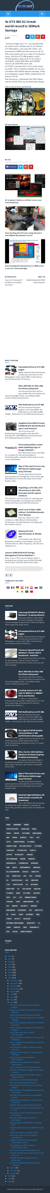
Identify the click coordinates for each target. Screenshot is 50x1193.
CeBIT (18, 902)
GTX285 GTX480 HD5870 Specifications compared (25, 1164)
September (15, 989)
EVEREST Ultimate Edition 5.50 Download (25, 1105)
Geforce (36, 893)
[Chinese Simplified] (32, 592)
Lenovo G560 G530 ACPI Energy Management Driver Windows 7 (20, 554)
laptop (9, 855)
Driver (16, 833)
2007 (10, 1181)
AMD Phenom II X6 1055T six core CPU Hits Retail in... (26, 1086)
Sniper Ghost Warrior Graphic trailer (24, 1132)
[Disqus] (25, 322)
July (12, 994)
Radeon (15, 906)
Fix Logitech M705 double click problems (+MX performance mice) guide (30, 733)
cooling (9, 902)
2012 (10, 972)
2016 (10, 961)
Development (28, 902)
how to (33, 850)
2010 (10, 978)
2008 (10, 1178)
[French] (13, 588)
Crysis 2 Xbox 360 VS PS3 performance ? (25, 1067)
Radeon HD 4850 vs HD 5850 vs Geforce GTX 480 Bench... (27, 1038)
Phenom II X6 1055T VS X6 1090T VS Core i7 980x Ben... (26, 1011)
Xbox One (34, 880)
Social (14, 932)
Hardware (8, 162)
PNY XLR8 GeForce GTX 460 (31, 404)
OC (21, 162)
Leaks (8, 927)
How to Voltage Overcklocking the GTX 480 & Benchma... (26, 1043)
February (14, 1170)
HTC (14, 897)
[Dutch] (32, 588)
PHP (7, 932)
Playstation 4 (16, 880)
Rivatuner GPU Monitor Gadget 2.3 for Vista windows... (27, 1071)
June (12, 997)
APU (24, 876)
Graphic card (11, 846)
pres (25, 927)
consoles (10, 850)
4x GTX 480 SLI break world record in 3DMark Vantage (27, 1018)
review (22, 859)
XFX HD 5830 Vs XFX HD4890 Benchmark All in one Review (27, 1091)
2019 (10, 956)
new (7, 867)
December (14, 980)
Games (26, 825)
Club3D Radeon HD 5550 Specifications (25, 1015)
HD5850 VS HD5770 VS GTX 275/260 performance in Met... (23, 1141)
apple (15, 867)
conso (8, 919)
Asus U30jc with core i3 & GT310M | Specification (23, 1136)
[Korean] (23, 592)
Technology (22, 850)
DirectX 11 (39, 910)
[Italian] (27, 588)
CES (7, 876)
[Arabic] (27, 592)
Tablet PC (35, 872)
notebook (22, 910)
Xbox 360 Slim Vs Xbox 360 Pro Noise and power (30, 387)
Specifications (12, 829)
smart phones (26, 932)
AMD (7, 837)
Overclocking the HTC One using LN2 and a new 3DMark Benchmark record (23, 234)
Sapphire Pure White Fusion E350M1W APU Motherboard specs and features (31, 426)
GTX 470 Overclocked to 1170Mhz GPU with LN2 (27, 1128)
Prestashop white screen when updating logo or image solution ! (30, 447)
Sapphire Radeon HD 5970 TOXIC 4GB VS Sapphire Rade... (25, 1076)
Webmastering (30, 897)
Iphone (38, 876)
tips (8, 884)
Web (37, 914)
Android (31, 859)
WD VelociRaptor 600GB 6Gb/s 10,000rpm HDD (26, 1123)
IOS (7, 906)
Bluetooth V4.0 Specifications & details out (30, 534)
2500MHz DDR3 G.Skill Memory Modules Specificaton (25, 1063)
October (13, 986)
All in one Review (12, 872)
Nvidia (14, 837)
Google (25, 872)
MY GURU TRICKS (25, 846)
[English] (9, 588)
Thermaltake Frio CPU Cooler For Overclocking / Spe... (22, 1146)
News (16, 162)
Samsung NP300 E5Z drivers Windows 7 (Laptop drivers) (31, 613)
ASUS (8, 897)
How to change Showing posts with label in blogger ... (26, 1028)
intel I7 (17, 919)
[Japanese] (18, 592)
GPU (30, 876)
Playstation (18, 884)
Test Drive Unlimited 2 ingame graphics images (25, 1006)
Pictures (26, 893)
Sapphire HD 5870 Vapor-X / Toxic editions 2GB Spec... (26, 1053)
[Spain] (23, 588)
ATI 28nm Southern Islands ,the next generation (24, 1159)
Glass (13, 914)
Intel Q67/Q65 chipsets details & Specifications (22, 1058)
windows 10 (34, 927)
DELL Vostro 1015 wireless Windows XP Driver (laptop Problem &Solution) (31, 754)
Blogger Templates (35, 1189)
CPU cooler (26, 889)
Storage (9, 893)
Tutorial (38, 846)
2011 (10, 975)
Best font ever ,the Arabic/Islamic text (25, 1150)
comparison (23, 863)
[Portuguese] (41, 588)
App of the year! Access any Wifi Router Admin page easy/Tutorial (31, 469)
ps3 (30, 910)
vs (37, 902)
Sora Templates (21, 1189)
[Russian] (37, 588)
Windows (34, 863)
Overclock (28, 162)
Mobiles (23, 837)
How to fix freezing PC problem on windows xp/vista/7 (27, 1023)
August (13, 991)
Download (25, 829)
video (34, 829)
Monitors (10, 889)
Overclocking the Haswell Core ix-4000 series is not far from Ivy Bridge (24, 267)
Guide (21, 914)
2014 (10, 967)
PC (18, 889)
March (12, 1168)
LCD (20, 897)
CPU (37, 837)
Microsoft (19, 855)
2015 (10, 964)
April (12, 1002)
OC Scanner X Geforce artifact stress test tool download (23, 201)
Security (24, 906)
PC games (31, 842)
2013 (10, 970)
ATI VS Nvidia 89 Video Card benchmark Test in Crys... (27, 1109)
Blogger (26, 919)
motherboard (11, 859)
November (14, 983)
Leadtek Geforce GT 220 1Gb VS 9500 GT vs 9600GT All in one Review (30, 693)
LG (39, 923)
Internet (29, 914)
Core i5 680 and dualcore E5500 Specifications (22, 1033)
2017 (10, 959)
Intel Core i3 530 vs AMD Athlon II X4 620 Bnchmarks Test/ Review (31, 512)
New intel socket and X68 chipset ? (23, 1082)
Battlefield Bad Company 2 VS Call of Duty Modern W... (26, 1101)
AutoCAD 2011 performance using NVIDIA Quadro (26, 1096)
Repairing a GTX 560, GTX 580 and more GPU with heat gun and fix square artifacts (30, 491)
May (12, 999)
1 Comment (13, 36)
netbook (34, 884)
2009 (10, 1176)
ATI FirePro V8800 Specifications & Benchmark (23, 1119)
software (26, 833)
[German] (18, 588)
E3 (7, 914)
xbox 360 (37, 889)
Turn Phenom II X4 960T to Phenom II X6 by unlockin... (26, 1048)
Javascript (31, 923)
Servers (34, 906)
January (13, 1173)
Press (8, 833)
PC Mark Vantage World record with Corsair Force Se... (27, 1154)
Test (31, 837)
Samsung (36, 867)
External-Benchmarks (15, 923)
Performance (25, 867)
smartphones (19, 842)
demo (18, 893)
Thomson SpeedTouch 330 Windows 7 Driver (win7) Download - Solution (31, 653)
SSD (26, 880)
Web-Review (10, 910)
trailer (30, 855)
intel (8, 842)
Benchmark (37, 833)
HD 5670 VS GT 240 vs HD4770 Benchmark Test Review (26, 1114)
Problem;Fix (11, 863)
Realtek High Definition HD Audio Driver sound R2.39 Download (31, 798)
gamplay (17, 927)
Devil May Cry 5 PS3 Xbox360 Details (24, 1080)
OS (27, 884)
